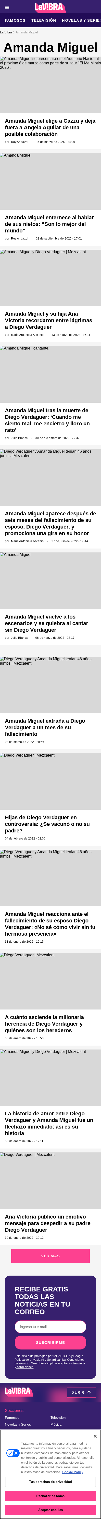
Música (56, 1424)
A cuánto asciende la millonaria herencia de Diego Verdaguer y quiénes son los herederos (44, 1023)
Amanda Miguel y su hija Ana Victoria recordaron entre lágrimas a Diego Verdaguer (48, 320)
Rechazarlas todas (50, 1496)
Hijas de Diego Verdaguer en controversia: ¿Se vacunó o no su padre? (47, 824)
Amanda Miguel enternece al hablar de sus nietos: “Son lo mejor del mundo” (49, 224)
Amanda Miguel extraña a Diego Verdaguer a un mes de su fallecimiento (45, 727)
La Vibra (6, 32)
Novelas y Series (18, 1424)
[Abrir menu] (7, 7)
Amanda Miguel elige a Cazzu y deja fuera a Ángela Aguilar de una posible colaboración (50, 127)
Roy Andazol (19, 142)
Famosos (15, 20)
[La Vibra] (50, 8)
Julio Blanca (19, 438)
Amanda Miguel (27, 32)
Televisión (43, 20)
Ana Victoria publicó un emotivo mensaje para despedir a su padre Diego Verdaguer (47, 1223)
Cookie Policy (72, 1472)
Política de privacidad (29, 1359)
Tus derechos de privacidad (50, 1482)
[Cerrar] (95, 1436)
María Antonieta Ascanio (27, 335)
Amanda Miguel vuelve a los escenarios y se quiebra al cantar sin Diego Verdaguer (46, 623)
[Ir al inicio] (19, 1393)
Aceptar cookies (50, 1510)
